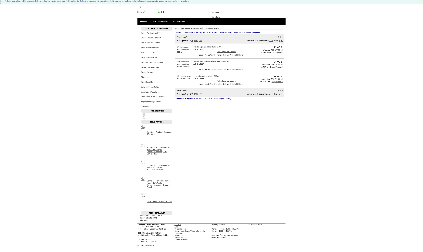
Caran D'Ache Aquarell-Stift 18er (159, 202)
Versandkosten (180, 229)
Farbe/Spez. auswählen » (226, 52)
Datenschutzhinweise (255, 224)
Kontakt (177, 225)
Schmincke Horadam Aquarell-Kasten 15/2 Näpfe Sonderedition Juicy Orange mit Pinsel (159, 184)
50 (197, 41)
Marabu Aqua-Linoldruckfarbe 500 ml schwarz (211, 61)
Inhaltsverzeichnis (181, 239)
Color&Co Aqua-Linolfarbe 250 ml (206, 76)
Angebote (143, 21)
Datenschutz (179, 235)
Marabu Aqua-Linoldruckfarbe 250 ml (207, 47)
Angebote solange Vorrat (151, 102)
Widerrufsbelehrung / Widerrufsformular (189, 231)
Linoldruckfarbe (213, 28)
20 (195, 41)
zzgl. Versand (277, 52)
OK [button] (1, 3)
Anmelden (215, 12)
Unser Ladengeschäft (160, 21)
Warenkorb (216, 17)
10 (192, 41)
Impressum (178, 233)
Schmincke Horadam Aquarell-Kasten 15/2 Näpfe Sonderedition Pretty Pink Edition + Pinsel (158, 151)
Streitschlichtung (181, 237)
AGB (176, 227)
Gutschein (145, 107)
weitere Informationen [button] (181, 1)
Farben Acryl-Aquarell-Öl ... (195, 28)
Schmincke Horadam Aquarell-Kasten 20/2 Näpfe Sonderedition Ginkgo (158, 167)
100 (200, 41)
